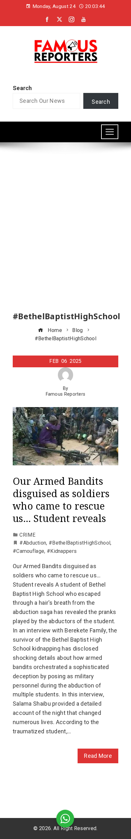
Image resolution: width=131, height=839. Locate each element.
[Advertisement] (65, 232)
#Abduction (32, 543)
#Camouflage (28, 551)
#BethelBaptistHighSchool (79, 543)
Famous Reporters (66, 394)
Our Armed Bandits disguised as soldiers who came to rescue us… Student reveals (61, 500)
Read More (98, 755)
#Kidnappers (62, 551)
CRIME (27, 535)
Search (22, 88)
